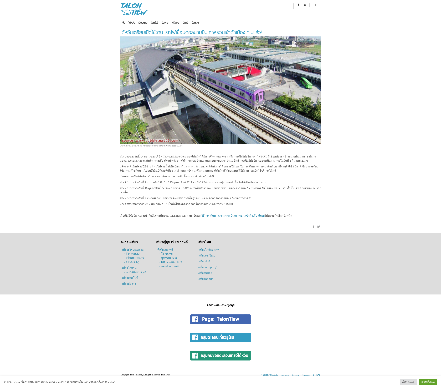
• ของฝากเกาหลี (169, 266)
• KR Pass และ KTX (171, 262)
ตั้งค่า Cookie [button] (408, 382)
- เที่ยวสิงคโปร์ (129, 277)
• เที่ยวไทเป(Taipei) (135, 272)
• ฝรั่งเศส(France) (134, 257)
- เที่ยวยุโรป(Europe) (132, 249)
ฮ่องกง (165, 23)
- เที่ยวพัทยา (205, 273)
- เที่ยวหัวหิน (205, 261)
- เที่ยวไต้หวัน (128, 267)
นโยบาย (316, 375)
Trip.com (285, 375)
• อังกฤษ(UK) (132, 253)
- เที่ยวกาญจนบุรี (208, 267)
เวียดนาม (143, 23)
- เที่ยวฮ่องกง (128, 283)
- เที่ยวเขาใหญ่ (206, 255)
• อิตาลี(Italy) (131, 262)
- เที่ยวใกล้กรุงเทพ (208, 249)
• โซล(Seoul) (166, 253)
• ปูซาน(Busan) (168, 257)
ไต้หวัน (132, 23)
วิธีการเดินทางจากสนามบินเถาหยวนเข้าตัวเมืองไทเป (233, 215)
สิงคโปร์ (154, 23)
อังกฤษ (195, 23)
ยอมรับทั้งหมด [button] (428, 382)
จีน (123, 23)
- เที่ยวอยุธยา (205, 278)
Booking (295, 375)
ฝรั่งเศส (175, 23)
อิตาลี (185, 23)
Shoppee (306, 375)
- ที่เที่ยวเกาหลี (164, 249)
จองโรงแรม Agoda (269, 375)
